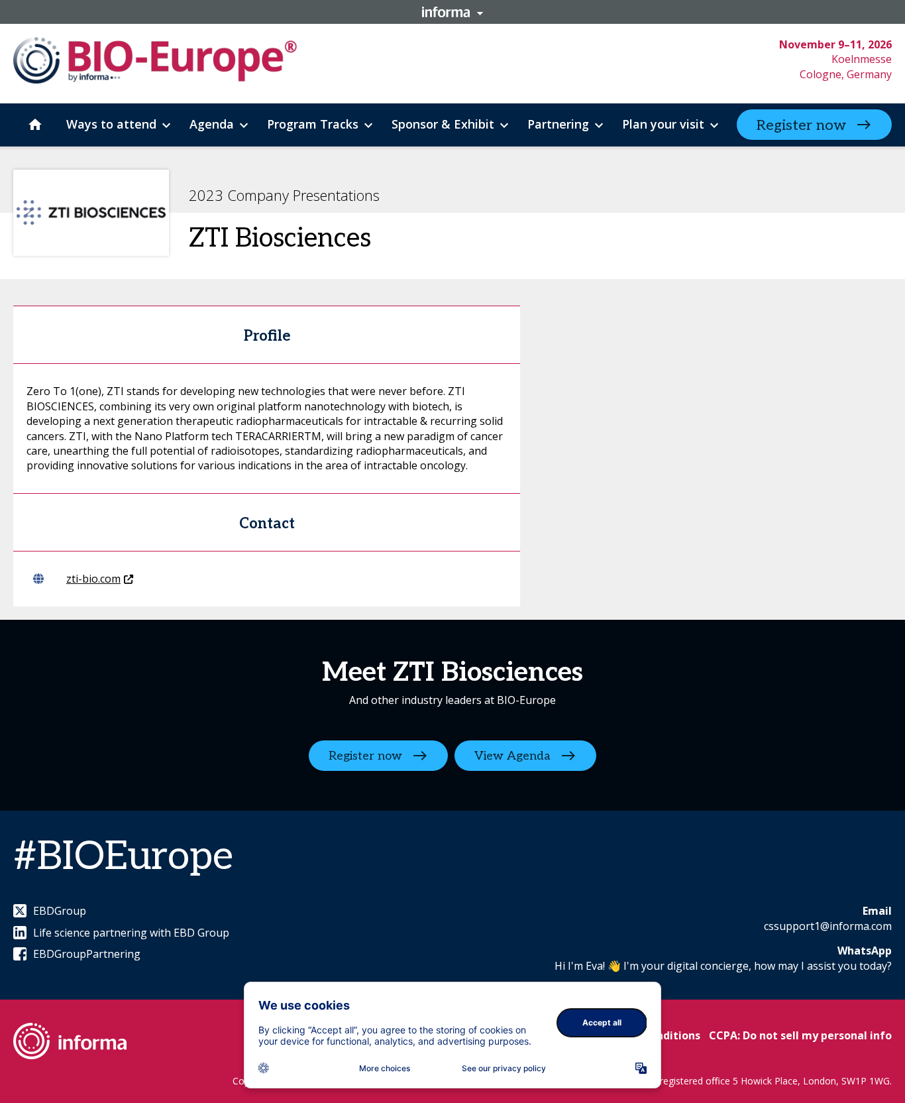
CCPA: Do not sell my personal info (800, 1035)
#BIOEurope (123, 857)
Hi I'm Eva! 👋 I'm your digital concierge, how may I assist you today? (723, 965)
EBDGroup (59, 910)
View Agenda (512, 756)
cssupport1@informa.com (828, 926)
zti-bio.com (93, 578)
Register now (801, 125)
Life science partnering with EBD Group (131, 932)
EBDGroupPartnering (86, 954)
